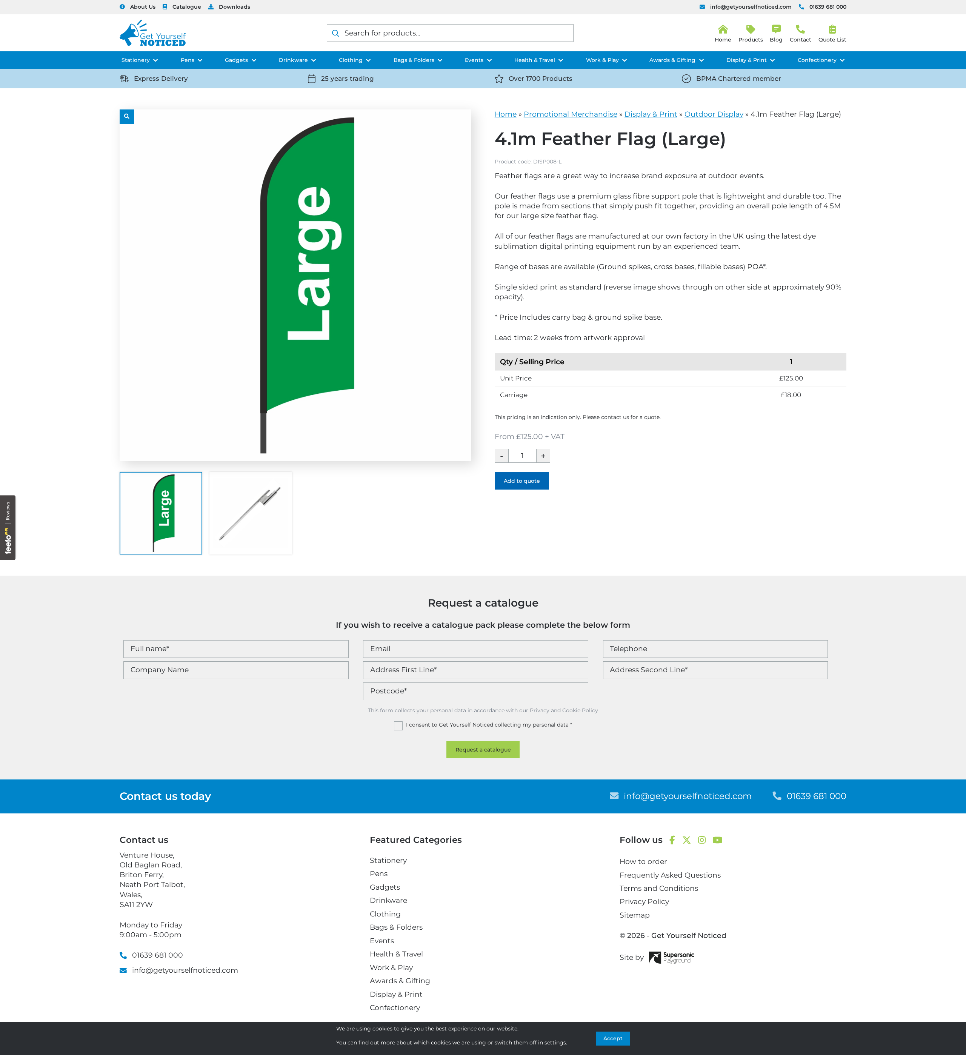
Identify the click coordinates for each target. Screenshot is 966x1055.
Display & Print (746, 60)
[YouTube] (717, 840)
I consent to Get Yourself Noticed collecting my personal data (489, 724)
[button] (127, 116)
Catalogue (186, 6)
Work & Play (602, 60)
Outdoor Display (714, 114)
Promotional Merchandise (570, 114)
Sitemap (635, 915)
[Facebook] (672, 840)
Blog (776, 39)
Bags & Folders (414, 60)
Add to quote (522, 480)
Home (506, 114)
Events (474, 60)
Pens (187, 60)
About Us (142, 6)
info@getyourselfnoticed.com (751, 6)
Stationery (136, 60)
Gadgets (236, 60)
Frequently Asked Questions (670, 875)
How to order (643, 861)
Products (750, 39)
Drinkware (293, 60)
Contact (800, 39)
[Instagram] (702, 840)
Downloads (234, 6)
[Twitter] (686, 840)
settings (555, 1042)
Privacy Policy (644, 901)
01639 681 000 (827, 6)
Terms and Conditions (659, 888)
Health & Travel (534, 60)
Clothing (351, 60)
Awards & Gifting (672, 60)
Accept (613, 1038)
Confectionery (817, 60)
